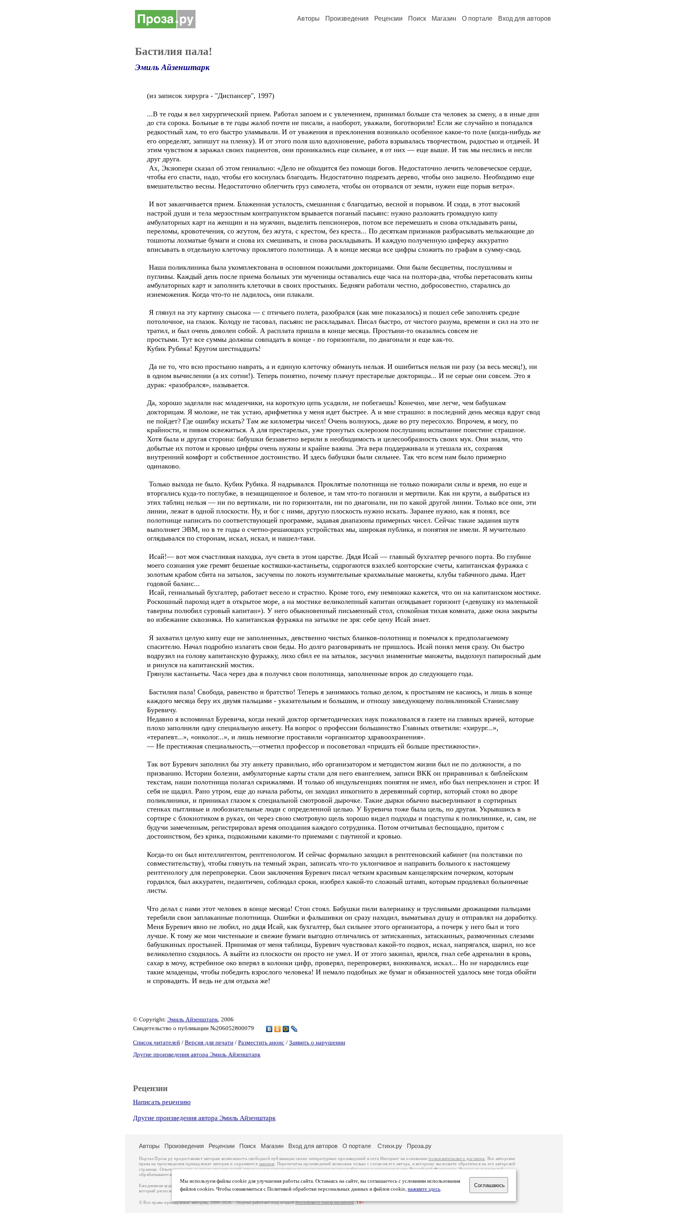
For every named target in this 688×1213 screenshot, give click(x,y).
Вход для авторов (524, 18)
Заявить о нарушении (317, 1042)
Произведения (347, 18)
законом (266, 1164)
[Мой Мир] (286, 1029)
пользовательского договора (456, 1158)
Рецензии (388, 18)
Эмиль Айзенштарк (172, 67)
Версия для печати (209, 1042)
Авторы (308, 18)
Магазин (444, 18)
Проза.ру (419, 1145)
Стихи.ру (389, 1145)
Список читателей (156, 1042)
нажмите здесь (424, 1189)
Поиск (417, 18)
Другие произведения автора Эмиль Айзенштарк (196, 1054)
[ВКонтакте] (269, 1029)
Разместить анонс (261, 1042)
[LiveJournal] (294, 1029)
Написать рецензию (162, 1102)
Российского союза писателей (324, 1202)
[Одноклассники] (278, 1029)
